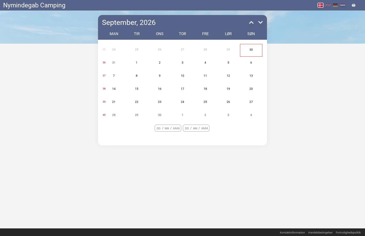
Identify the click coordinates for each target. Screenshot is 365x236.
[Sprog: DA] (320, 5)
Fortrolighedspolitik (348, 232)
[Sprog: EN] (328, 5)
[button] (250, 22)
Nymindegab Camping (34, 5)
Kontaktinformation (292, 232)
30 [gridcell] (251, 49)
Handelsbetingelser (320, 232)
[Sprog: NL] (342, 5)
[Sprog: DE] (335, 5)
